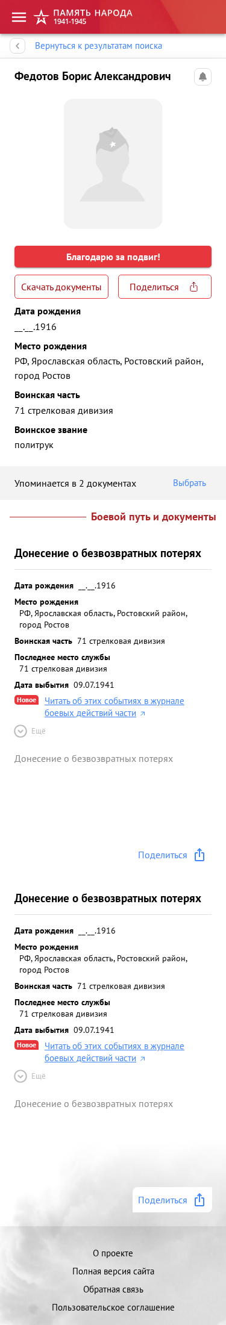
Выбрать (189, 482)
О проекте (113, 1253)
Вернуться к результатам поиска (98, 45)
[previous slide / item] (24, 159)
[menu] (19, 17)
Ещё (38, 731)
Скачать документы (61, 287)
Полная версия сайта (113, 1271)
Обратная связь (113, 1289)
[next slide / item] (202, 159)
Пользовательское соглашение (113, 1307)
